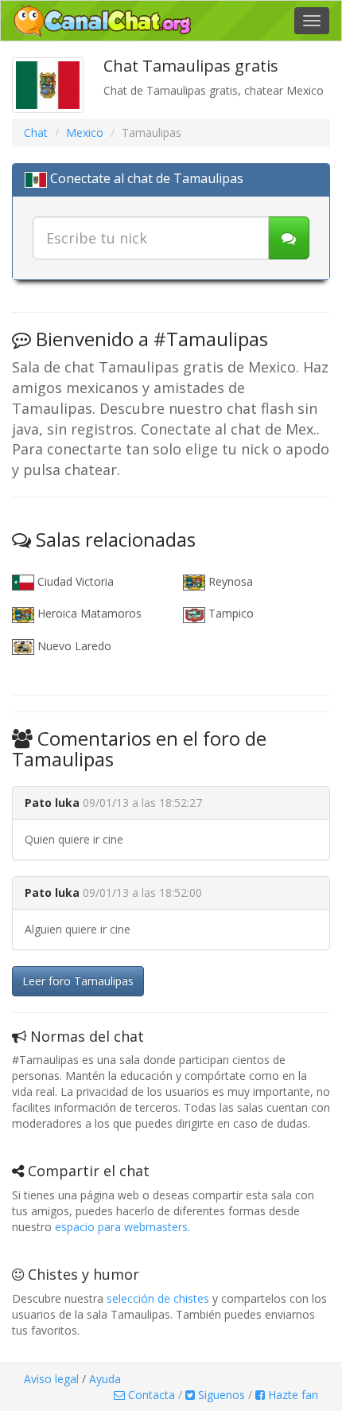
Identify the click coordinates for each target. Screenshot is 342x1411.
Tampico (229, 613)
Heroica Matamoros (88, 613)
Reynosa (229, 581)
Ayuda (105, 1378)
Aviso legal (51, 1378)
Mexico (84, 132)
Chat (36, 132)
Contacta (150, 1394)
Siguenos (220, 1394)
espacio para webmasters (121, 1226)
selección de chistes (158, 1298)
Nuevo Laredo (72, 645)
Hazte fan (291, 1394)
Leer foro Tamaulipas (78, 980)
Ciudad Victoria (74, 581)
